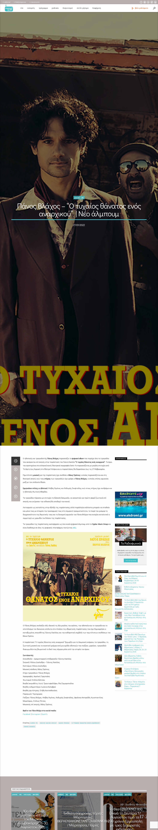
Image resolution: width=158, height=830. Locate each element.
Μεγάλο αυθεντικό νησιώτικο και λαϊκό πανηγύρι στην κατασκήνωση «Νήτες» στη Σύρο (135, 651)
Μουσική (76, 209)
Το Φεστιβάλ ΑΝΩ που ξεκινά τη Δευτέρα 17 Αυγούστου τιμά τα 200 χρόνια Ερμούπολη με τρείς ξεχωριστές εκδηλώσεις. (130, 628)
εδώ (74, 552)
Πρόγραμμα (43, 8)
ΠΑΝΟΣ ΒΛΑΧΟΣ (29, 751)
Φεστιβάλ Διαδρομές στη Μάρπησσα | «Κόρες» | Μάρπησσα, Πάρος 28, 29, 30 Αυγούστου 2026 (135, 672)
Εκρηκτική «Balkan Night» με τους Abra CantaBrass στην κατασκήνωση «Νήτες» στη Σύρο (135, 640)
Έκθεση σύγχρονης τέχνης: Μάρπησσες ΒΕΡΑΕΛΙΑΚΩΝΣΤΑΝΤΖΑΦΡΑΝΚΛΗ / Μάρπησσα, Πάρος (129, 615)
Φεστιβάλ (36, 819)
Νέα (21, 8)
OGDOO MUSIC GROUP (48, 747)
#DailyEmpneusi (20, 2)
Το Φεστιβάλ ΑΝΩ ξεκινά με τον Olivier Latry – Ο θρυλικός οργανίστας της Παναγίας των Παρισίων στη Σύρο (135, 662)
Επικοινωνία (35, 2)
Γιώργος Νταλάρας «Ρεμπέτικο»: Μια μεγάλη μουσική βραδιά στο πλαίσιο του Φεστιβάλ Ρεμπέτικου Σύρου (130, 697)
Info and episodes (130, 585)
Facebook (26, 738)
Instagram (36, 738)
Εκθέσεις (61, 819)
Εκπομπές (31, 8)
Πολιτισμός (27, 819)
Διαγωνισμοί (68, 8)
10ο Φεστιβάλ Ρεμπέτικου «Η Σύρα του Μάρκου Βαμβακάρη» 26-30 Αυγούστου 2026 (135, 603)
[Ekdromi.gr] (131, 529)
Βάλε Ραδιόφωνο (141, 8)
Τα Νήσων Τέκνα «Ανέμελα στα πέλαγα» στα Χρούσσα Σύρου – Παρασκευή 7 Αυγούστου (134, 709)
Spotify (44, 738)
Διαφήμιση (96, 8)
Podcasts (55, 8)
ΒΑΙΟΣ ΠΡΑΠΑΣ (64, 747)
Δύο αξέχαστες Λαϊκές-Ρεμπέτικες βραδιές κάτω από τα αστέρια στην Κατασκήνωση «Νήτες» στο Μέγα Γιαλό (130, 684)
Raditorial (7, 2)
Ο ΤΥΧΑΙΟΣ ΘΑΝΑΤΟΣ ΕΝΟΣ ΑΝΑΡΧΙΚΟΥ (85, 747)
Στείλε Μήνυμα (82, 8)
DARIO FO (34, 747)
